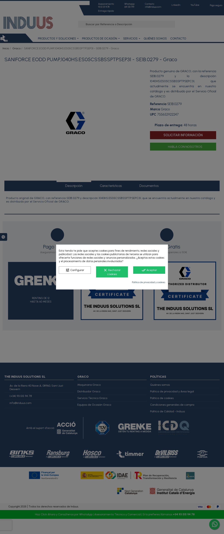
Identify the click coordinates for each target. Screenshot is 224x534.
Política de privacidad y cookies (148, 282)
